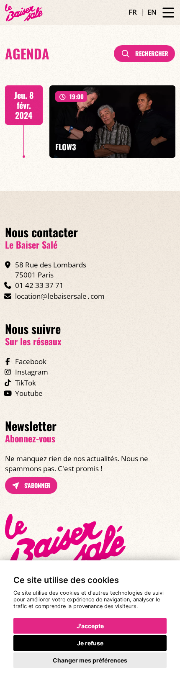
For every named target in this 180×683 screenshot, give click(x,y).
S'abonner (37, 485)
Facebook (30, 361)
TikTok (25, 383)
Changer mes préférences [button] (90, 660)
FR (133, 12)
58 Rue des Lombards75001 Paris (50, 270)
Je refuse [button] (90, 643)
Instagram (31, 372)
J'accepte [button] (90, 625)
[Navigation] (168, 13)
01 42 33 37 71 (39, 285)
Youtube (29, 393)
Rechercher (151, 53)
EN (152, 12)
